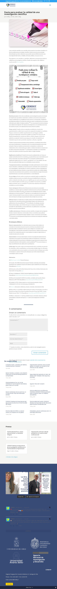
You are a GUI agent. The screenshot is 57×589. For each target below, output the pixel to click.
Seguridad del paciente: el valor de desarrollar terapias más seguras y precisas (40, 376)
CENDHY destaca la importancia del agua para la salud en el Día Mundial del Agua (16, 403)
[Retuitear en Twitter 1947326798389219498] (14, 526)
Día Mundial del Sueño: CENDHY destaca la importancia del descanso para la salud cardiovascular (40, 403)
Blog (20, 16)
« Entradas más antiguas (12, 457)
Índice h (12, 286)
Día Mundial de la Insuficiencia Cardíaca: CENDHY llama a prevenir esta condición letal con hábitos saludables (40, 392)
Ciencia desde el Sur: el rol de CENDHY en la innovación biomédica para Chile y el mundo (16, 384)
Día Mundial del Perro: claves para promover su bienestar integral (15, 433)
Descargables (20, 62)
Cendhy (8, 16)
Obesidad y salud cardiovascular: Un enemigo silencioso (40, 411)
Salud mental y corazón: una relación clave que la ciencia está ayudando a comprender (16, 374)
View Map (9, 584)
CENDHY (13, 507)
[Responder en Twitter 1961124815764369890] (11, 514)
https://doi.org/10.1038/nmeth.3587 (34, 279)
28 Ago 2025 (26, 507)
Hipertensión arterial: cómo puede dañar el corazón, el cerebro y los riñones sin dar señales (40, 366)
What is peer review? (16, 260)
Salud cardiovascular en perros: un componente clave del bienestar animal (16, 393)
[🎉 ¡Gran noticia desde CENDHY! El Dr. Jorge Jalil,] (40, 483)
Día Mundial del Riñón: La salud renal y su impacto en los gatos (15, 411)
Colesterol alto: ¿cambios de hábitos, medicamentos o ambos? (16, 365)
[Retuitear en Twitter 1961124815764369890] (14, 514)
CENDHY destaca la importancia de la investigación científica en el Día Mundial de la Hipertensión (16, 447)
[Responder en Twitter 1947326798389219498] (11, 526)
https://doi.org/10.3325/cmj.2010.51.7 (37, 293)
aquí (22, 270)
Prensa (15, 437)
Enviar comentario (39, 353)
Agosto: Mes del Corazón (37, 384)
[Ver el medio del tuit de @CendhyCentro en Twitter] (17, 512)
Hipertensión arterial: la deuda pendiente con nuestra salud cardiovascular (39, 433)
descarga (18, 266)
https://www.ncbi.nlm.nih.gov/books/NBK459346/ (27, 275)
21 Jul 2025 (26, 519)
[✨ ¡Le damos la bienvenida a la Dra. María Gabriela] (17, 483)
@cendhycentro (19, 507)
